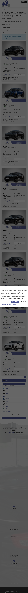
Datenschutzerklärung (6, 304)
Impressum (14, 304)
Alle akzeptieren (15, 301)
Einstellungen (23, 301)
